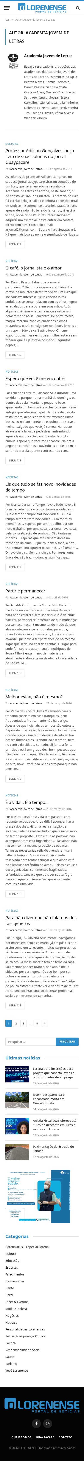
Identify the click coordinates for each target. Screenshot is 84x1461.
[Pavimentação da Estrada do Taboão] (17, 1152)
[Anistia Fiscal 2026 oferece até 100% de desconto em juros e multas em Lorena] (17, 1126)
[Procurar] (77, 8)
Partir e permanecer (25, 591)
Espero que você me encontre (35, 378)
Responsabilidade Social (22, 1350)
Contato (66, 1437)
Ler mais (15, 244)
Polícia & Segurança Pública (25, 1336)
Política (10, 1343)
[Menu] (7, 8)
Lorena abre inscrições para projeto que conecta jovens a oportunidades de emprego (54, 1073)
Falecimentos (14, 1274)
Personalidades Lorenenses (25, 1329)
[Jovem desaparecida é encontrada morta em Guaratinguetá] (17, 1100)
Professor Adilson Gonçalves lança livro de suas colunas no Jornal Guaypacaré (39, 156)
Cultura (10, 1254)
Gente (9, 1288)
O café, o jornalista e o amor (33, 268)
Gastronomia (14, 1281)
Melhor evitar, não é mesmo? (34, 697)
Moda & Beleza (16, 1309)
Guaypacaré (45, 1437)
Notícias (11, 1322)
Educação (12, 1261)
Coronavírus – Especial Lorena (27, 1247)
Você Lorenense (16, 1370)
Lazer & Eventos (16, 1302)
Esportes (11, 1267)
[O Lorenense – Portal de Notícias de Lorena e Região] (42, 8)
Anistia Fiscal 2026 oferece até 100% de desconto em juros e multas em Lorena (54, 1125)
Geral (9, 1295)
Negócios (12, 1315)
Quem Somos (21, 1437)
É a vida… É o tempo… (27, 802)
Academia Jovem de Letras (48, 56)
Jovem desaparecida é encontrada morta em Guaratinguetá (49, 1099)
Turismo (11, 1364)
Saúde (9, 1357)
